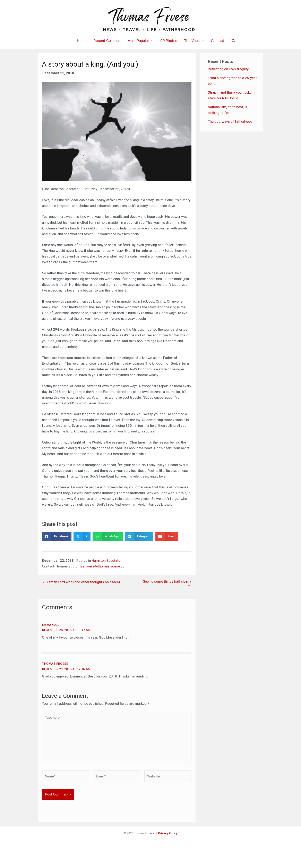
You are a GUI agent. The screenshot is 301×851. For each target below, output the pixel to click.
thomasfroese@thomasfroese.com (100, 566)
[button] (151, 41)
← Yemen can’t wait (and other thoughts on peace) (81, 582)
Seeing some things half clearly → (167, 583)
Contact (217, 41)
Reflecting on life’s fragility (228, 69)
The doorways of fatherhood (230, 121)
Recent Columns (107, 41)
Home (82, 41)
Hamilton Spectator (107, 560)
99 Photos (168, 41)
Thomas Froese (55, 664)
